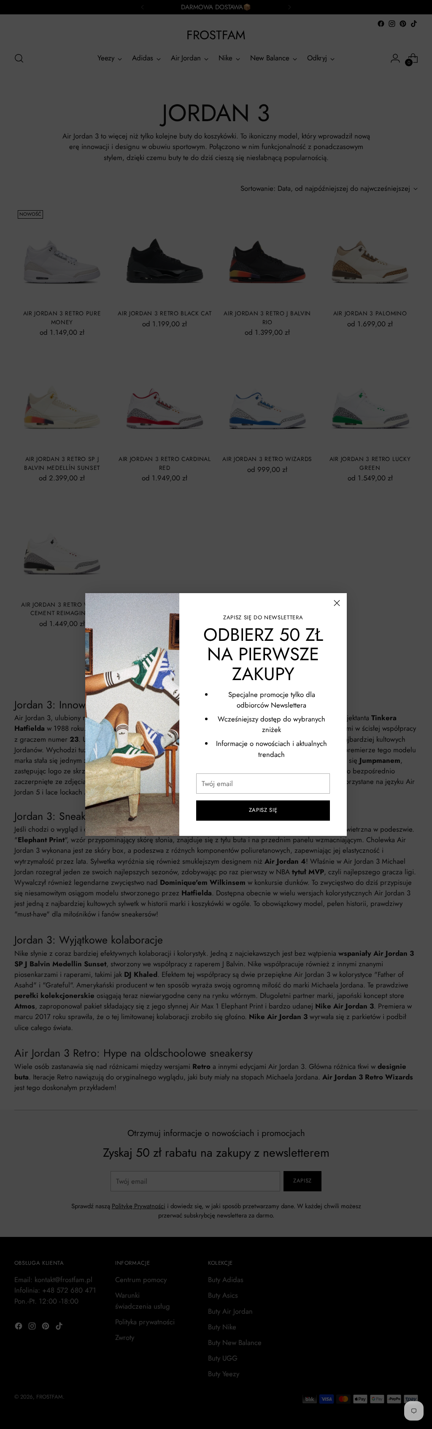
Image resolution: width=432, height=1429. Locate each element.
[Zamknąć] (336, 603)
